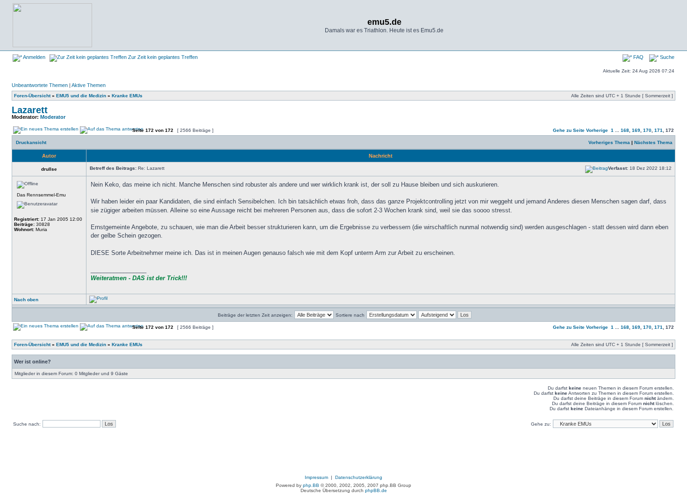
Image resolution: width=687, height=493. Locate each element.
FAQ (638, 57)
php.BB (311, 485)
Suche (666, 57)
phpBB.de (376, 490)
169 (636, 130)
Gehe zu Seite (569, 130)
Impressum (316, 477)
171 (658, 130)
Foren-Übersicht (32, 95)
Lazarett (30, 110)
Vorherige (597, 130)
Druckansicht (31, 142)
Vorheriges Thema (609, 142)
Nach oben (26, 299)
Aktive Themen (89, 85)
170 (647, 130)
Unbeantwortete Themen (40, 85)
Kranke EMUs (127, 95)
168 (625, 130)
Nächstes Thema (653, 142)
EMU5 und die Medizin (81, 95)
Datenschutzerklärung (358, 477)
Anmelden (33, 57)
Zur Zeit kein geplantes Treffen (162, 57)
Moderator (52, 117)
